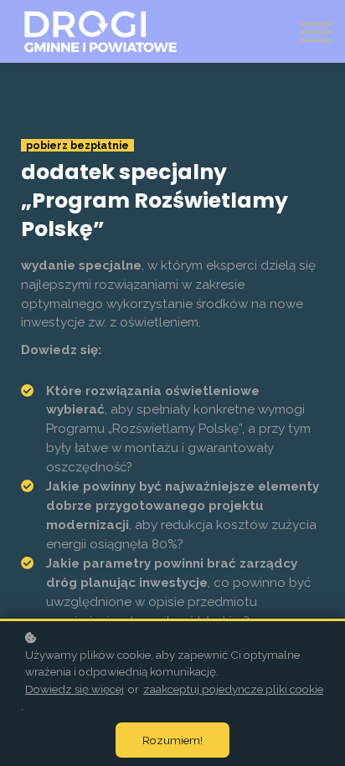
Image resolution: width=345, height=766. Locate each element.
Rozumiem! (172, 740)
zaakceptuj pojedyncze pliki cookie (233, 689)
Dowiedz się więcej (74, 689)
